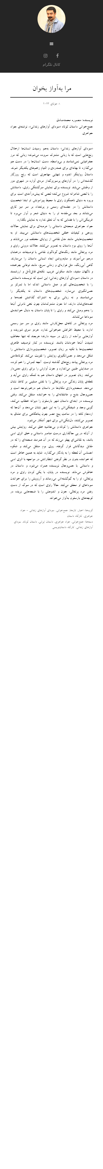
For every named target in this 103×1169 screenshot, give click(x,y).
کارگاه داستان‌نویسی (63, 527)
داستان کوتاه (30, 522)
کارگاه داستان (74, 516)
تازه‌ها (73, 511)
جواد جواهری (62, 522)
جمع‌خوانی (62, 511)
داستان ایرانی (46, 522)
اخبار (80, 511)
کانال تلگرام (51, 64)
